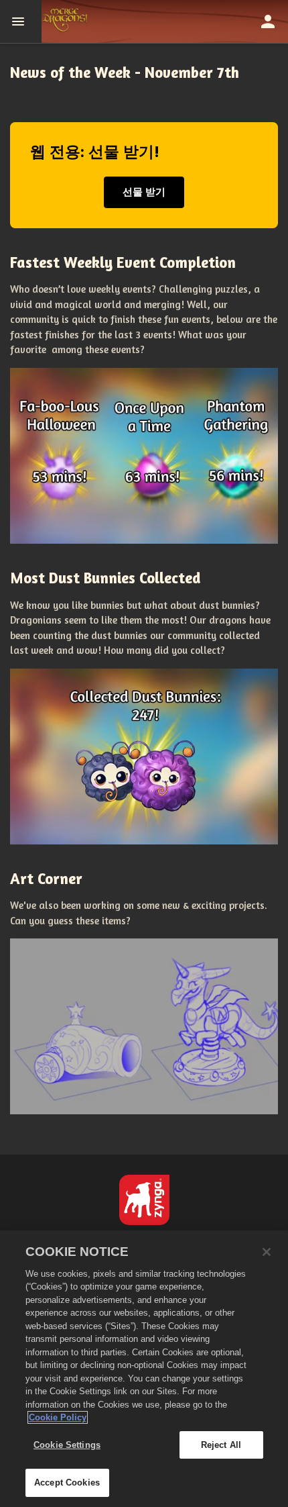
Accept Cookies (67, 1482)
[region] (144, 1368)
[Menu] (21, 21)
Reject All (221, 1445)
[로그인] (268, 21)
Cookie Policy (57, 1417)
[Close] (266, 1252)
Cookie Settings (66, 1445)
